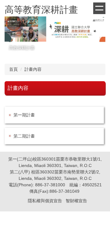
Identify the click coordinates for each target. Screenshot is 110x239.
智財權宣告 (76, 200)
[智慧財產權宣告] (65, 200)
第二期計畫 (24, 136)
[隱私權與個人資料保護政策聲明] (27, 200)
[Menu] (99, 8)
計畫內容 (33, 69)
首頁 (13, 69)
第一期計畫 (24, 114)
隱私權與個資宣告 (45, 200)
